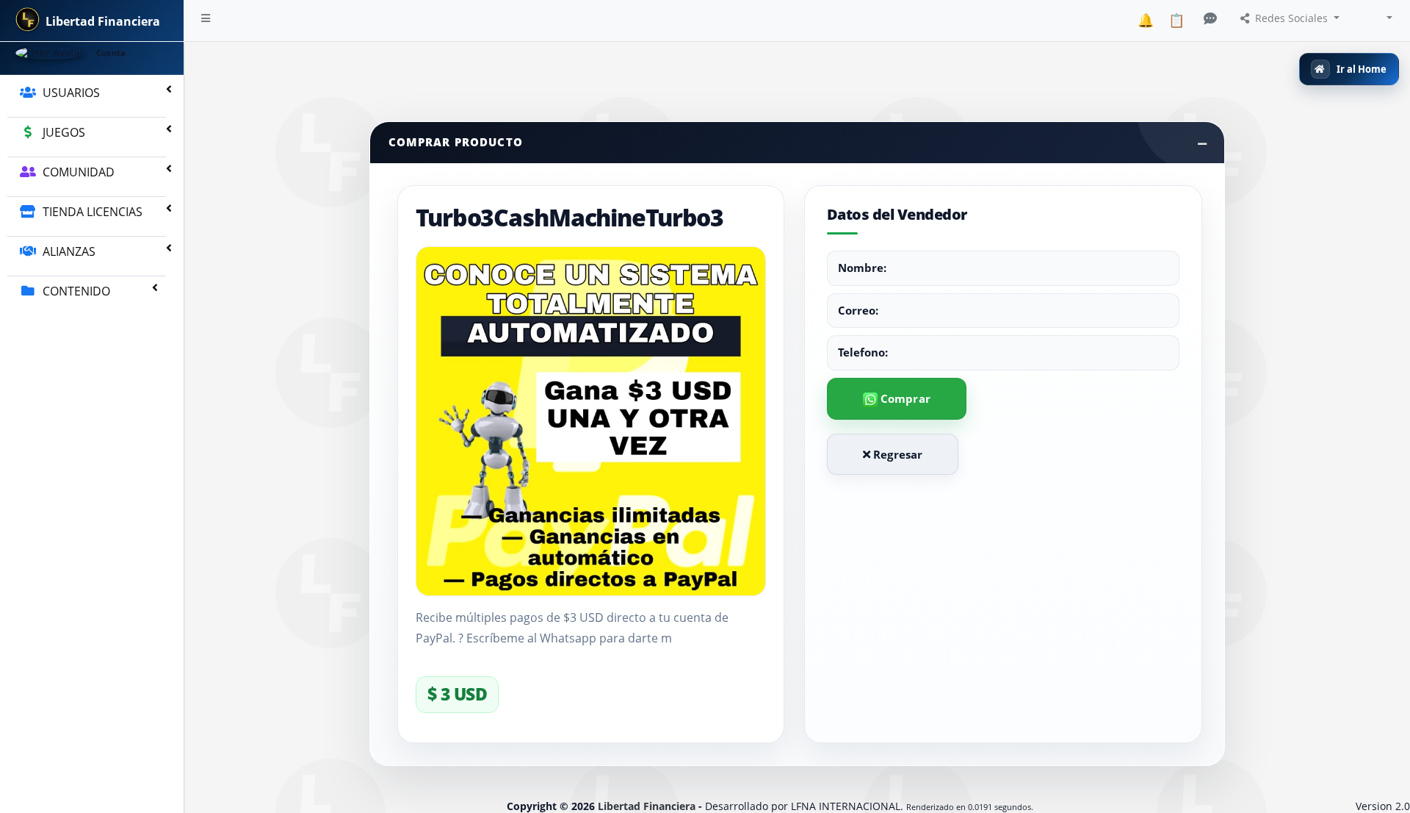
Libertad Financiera (646, 806)
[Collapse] (1202, 143)
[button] (205, 20)
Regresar (896, 454)
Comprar (904, 398)
